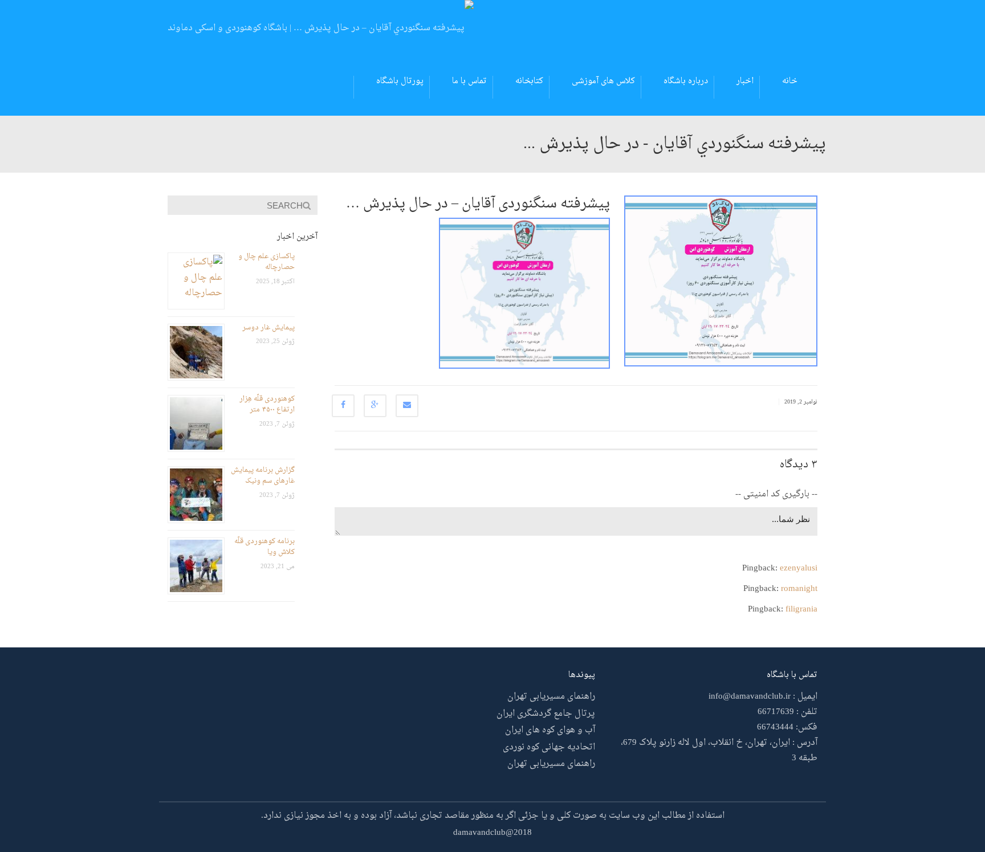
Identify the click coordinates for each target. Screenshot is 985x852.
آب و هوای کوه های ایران (550, 730)
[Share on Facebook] (343, 405)
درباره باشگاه (686, 81)
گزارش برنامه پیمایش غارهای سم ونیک (263, 476)
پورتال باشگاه (400, 81)
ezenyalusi (798, 568)
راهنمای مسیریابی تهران (551, 696)
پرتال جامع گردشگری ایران (545, 714)
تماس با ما (469, 81)
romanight (799, 589)
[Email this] (407, 405)
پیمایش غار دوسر (268, 327)
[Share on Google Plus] (375, 405)
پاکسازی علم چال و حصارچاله (266, 262)
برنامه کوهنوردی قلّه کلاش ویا (264, 547)
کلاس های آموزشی (603, 81)
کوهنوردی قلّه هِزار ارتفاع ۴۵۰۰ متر (267, 405)
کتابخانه (529, 81)
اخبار (745, 81)
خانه (789, 81)
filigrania (801, 609)
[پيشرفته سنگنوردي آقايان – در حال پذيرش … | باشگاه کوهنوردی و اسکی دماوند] (321, 30)
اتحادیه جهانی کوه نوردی (549, 747)
